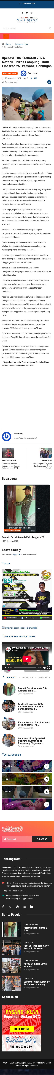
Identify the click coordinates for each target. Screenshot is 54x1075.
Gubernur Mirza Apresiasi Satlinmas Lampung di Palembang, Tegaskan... (31, 741)
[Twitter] (27, 13)
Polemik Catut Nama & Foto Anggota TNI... (24, 537)
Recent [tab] (11, 677)
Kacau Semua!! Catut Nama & (35, 965)
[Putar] (5, 667)
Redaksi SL (33, 73)
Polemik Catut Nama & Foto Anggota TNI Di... (32, 689)
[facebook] (22, 13)
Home (8, 44)
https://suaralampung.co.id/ (25, 438)
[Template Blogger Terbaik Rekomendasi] (19, 628)
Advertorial (23, 701)
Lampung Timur (21, 44)
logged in (16, 555)
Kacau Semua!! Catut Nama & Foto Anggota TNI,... (34, 723)
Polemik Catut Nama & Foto (35, 929)
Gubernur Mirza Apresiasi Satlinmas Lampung (37, 983)
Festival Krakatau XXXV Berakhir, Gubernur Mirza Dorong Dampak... (31, 706)
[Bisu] (44, 667)
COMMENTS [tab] (43, 677)
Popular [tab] (27, 677)
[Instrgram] (31, 13)
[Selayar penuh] (48, 667)
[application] (27, 656)
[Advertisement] (27, 399)
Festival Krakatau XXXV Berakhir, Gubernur (36, 947)
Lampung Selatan (12, 530)
